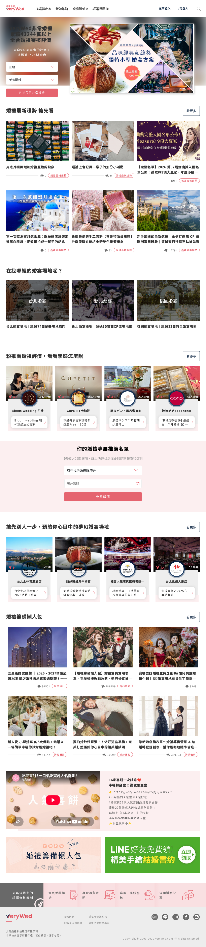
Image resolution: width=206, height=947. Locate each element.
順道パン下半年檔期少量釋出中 (126, 422)
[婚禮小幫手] (152, 854)
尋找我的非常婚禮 (32, 93)
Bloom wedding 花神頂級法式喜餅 (28, 422)
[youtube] (152, 917)
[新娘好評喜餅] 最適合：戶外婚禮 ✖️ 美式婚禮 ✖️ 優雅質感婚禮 (175, 422)
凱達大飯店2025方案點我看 (174, 593)
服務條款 (69, 916)
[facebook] (184, 917)
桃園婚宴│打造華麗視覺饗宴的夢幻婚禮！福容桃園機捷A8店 (126, 593)
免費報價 (103, 496)
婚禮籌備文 (80, 8)
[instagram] (173, 917)
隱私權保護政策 (98, 916)
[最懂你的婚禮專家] (131, 58)
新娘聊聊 (62, 8)
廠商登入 (165, 8)
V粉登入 (183, 8)
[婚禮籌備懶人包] (53, 854)
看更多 (191, 110)
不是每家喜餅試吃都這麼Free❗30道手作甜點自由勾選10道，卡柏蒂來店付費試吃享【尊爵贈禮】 (77, 422)
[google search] (199, 8)
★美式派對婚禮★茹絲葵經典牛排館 (77, 593)
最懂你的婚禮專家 (99, 923)
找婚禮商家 (43, 8)
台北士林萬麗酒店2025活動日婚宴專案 (27, 593)
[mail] (194, 917)
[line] (163, 917)
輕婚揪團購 (101, 8)
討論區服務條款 (73, 923)
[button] (184, 89)
